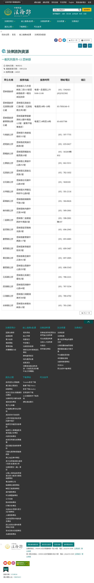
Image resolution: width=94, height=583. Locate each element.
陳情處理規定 (28, 356)
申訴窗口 (26, 343)
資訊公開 (8, 27)
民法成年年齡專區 (64, 368)
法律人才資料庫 (46, 342)
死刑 (80, 14)
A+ (90, 45)
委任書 (68, 14)
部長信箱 (55, 2)
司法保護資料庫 (46, 339)
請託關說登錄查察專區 (13, 447)
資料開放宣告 (68, 544)
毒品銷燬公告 (11, 482)
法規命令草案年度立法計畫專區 (13, 510)
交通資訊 (77, 548)
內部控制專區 (11, 436)
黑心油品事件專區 (12, 458)
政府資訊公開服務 (12, 382)
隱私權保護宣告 (33, 544)
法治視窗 (60, 21)
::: (1, 2)
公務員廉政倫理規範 (65, 345)
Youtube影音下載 (29, 382)
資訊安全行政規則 (12, 415)
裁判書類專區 (11, 492)
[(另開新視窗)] (5, 563)
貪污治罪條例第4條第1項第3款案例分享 (14, 462)
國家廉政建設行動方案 (65, 350)
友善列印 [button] (87, 40)
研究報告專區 (45, 349)
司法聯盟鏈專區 (12, 495)
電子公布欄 (10, 405)
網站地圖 (37, 2)
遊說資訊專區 (11, 402)
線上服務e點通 (27, 21)
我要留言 (26, 339)
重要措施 (9, 346)
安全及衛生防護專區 (13, 531)
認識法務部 (10, 332)
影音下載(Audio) (29, 389)
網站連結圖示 (28, 402)
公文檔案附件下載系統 (31, 397)
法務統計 (75, 21)
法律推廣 (61, 336)
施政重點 (9, 343)
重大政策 (9, 339)
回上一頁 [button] (74, 40)
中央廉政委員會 (64, 355)
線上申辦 (26, 336)
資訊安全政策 (46, 544)
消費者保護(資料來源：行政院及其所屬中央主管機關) (31, 368)
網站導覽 (46, 2)
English (71, 2)
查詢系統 (26, 332)
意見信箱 (57, 544)
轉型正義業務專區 (12, 488)
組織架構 (9, 336)
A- (80, 45)
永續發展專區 (11, 534)
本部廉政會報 (63, 358)
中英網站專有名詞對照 (13, 410)
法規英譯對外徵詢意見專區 (13, 520)
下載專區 (23, 27)
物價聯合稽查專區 (12, 485)
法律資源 (61, 332)
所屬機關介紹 (11, 350)
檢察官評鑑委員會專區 (13, 425)
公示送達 (9, 499)
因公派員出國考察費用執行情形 (13, 526)
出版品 (42, 345)
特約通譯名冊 (28, 359)
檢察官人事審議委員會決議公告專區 (13, 431)
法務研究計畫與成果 (13, 398)
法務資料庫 (45, 21)
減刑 (63, 14)
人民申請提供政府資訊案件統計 (13, 419)
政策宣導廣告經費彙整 (13, 441)
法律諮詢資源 (28, 346)
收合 (88, 322)
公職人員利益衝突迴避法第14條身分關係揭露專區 (13, 475)
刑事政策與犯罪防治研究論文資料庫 (48, 334)
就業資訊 (26, 363)
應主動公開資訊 (12, 386)
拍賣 (84, 14)
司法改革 (37, 27)
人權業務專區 (11, 515)
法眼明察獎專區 (64, 362)
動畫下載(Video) (29, 386)
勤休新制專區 (11, 502)
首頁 (89, 2)
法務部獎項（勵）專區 (13, 468)
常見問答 (63, 2)
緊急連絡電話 (81, 2)
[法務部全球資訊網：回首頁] (17, 12)
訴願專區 (9, 389)
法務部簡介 (9, 21)
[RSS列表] (9, 563)
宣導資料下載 (28, 392)
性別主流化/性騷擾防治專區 (14, 394)
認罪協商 (75, 14)
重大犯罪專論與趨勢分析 (65, 341)
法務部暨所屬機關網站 (13, 2)
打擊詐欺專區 (11, 506)
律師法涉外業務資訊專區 (31, 351)
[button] (56, 40)
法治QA (61, 365)
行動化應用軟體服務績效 (13, 453)
